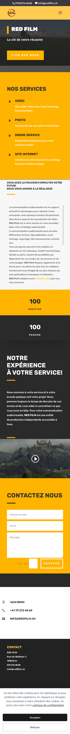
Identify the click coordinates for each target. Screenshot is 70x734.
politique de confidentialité (48, 705)
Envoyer (52, 563)
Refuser (35, 727)
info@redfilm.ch (16, 669)
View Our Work (25, 55)
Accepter (35, 717)
